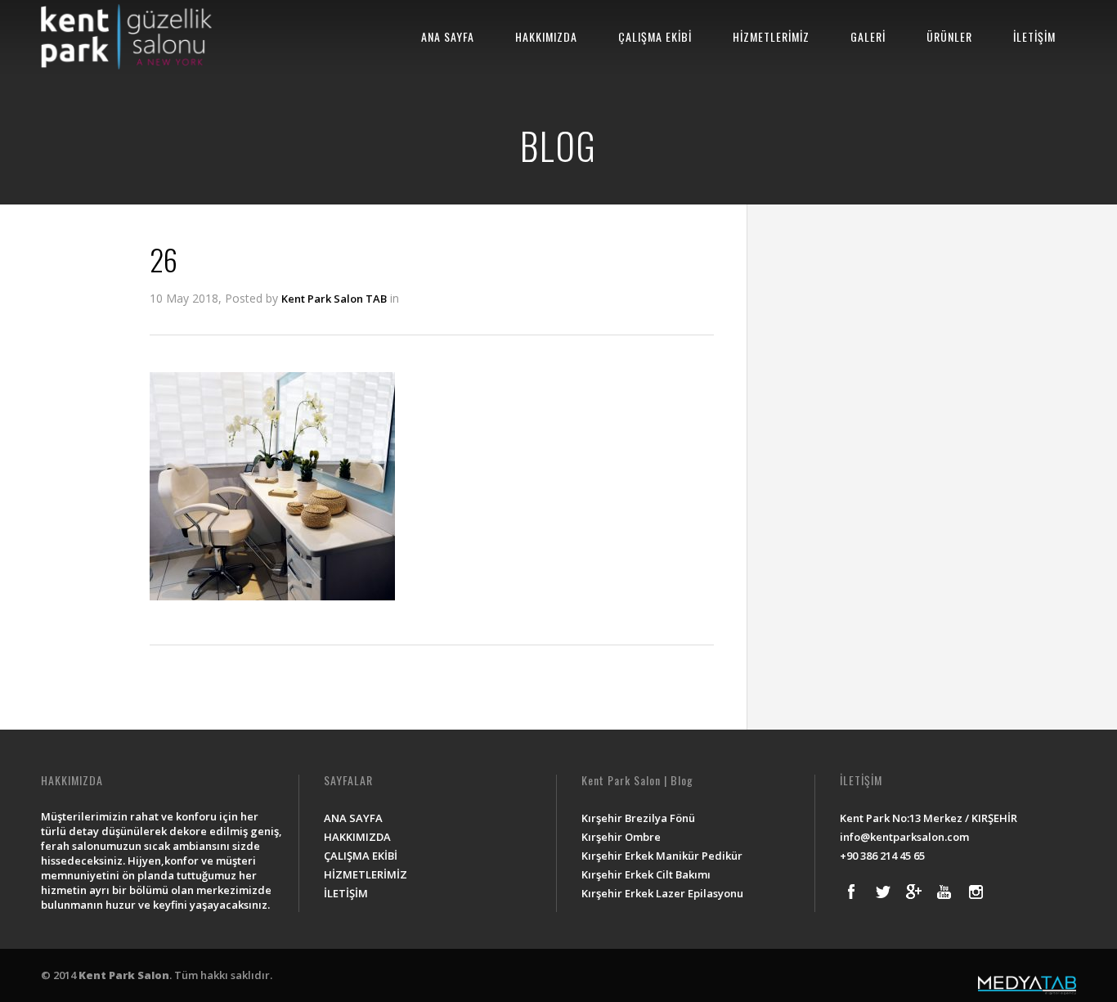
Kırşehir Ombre (621, 836)
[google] (913, 891)
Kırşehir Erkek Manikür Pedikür (661, 855)
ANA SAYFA (447, 36)
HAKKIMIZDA (546, 36)
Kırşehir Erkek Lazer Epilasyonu (662, 893)
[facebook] (851, 891)
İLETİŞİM (1034, 36)
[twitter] (882, 891)
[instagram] (975, 891)
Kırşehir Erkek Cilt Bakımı (646, 874)
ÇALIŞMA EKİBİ (655, 36)
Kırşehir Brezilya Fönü (638, 818)
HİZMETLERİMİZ (771, 36)
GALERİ (868, 36)
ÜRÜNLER (949, 36)
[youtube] (944, 891)
